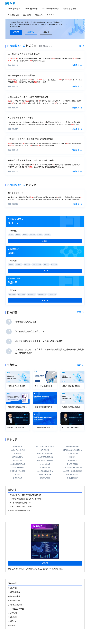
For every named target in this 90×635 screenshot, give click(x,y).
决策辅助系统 (17, 446)
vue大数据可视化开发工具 (45, 446)
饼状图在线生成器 (15, 605)
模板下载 (30, 32)
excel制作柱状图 (45, 467)
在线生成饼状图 (14, 600)
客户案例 (27, 15)
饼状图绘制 (12, 617)
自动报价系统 (17, 478)
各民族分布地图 (72, 464)
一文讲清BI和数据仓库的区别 (20, 510)
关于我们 (50, 15)
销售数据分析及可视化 (17, 471)
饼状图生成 (12, 588)
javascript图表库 (45, 464)
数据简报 (72, 457)
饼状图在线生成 (14, 596)
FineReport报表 (14, 9)
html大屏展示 (72, 460)
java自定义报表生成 (17, 467)
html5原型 (17, 453)
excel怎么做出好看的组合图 (72, 467)
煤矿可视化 (17, 474)
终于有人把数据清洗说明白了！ (21, 503)
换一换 (82, 46)
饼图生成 (11, 625)
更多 (79, 312)
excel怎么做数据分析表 (45, 471)
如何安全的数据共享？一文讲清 (21, 507)
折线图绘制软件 (72, 478)
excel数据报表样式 (72, 474)
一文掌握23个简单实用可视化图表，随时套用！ (26, 499)
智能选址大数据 (45, 478)
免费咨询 (45, 32)
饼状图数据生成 (14, 592)
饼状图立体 (12, 621)
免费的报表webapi (72, 453)
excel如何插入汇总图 (18, 450)
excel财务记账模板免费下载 (72, 471)
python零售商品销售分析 (45, 457)
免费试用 (16, 32)
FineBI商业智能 (31, 9)
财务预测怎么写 (17, 457)
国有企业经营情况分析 (45, 453)
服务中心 (39, 15)
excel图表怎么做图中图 (45, 460)
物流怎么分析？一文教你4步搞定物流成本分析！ (26, 495)
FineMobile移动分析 (50, 9)
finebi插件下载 (17, 460)
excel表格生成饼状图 (16, 609)
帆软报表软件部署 (45, 474)
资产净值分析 (45, 450)
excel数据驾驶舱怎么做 (17, 464)
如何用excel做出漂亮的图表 (72, 450)
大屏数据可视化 (69, 9)
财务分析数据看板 (72, 446)
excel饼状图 (12, 613)
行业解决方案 (13, 15)
